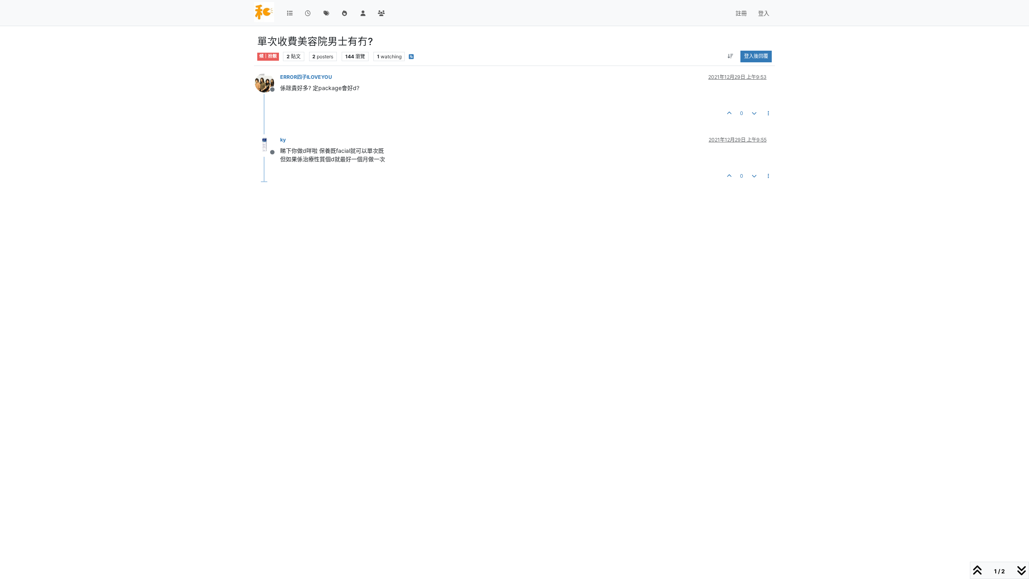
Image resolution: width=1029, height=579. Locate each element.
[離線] (267, 82)
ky (283, 140)
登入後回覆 (756, 56)
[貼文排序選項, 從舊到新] (730, 56)
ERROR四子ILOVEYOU (306, 77)
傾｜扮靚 (268, 56)
